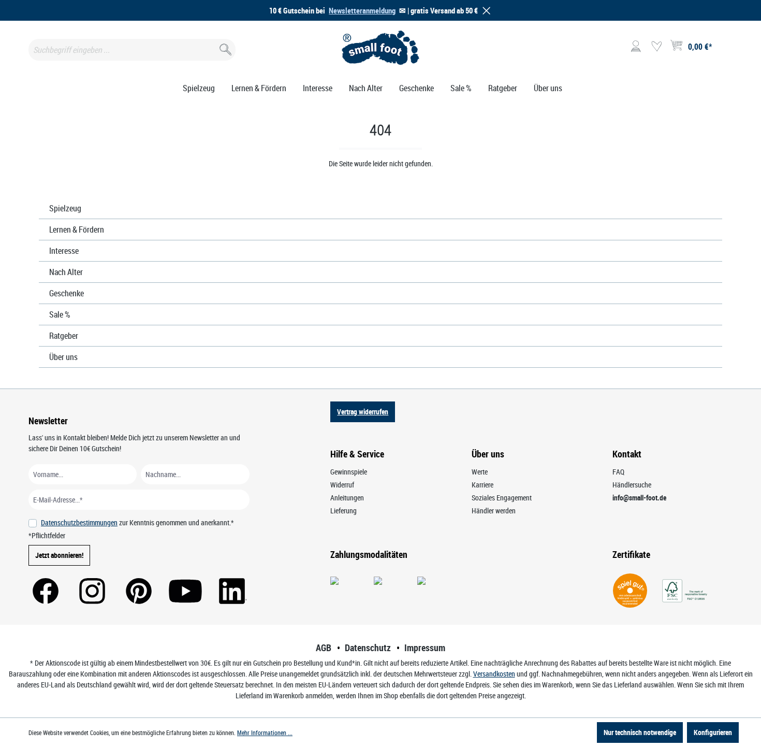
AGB (323, 647)
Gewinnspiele (348, 472)
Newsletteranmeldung (362, 10)
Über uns (63, 357)
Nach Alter (66, 272)
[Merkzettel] (656, 46)
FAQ (618, 472)
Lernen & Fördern (76, 229)
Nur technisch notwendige (640, 732)
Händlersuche (631, 485)
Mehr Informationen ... (264, 732)
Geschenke (66, 293)
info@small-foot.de (639, 497)
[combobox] (132, 50)
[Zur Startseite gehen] (380, 47)
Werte (480, 472)
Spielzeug (65, 208)
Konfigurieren (713, 732)
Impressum (424, 647)
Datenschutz (368, 647)
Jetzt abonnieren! (59, 555)
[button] (484, 10)
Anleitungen (347, 497)
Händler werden (494, 510)
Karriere (482, 485)
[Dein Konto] (635, 46)
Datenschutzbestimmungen (79, 522)
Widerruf (342, 485)
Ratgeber (63, 335)
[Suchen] (224, 47)
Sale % (59, 314)
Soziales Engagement (502, 497)
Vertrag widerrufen (362, 411)
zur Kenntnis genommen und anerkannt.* (137, 522)
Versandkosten (494, 674)
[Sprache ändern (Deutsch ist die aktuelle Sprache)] (724, 50)
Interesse (64, 250)
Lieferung (343, 510)
